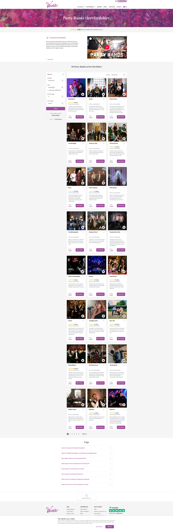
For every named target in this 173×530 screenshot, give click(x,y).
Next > (83, 434)
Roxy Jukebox (72, 365)
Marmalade (71, 99)
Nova (69, 187)
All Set (70, 321)
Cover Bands (70, 511)
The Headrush (113, 365)
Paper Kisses (113, 276)
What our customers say (100, 511)
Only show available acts (55, 90)
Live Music (80, 7)
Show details (99, 526)
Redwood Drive (93, 232)
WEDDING (99, 7)
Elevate (91, 276)
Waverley (91, 409)
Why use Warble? (84, 511)
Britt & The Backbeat (74, 276)
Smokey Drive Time (115, 232)
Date (48, 85)
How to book (97, 513)
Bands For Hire (70, 513)
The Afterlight (72, 143)
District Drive (113, 99)
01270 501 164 (123, 1)
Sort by (108, 74)
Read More (50, 59)
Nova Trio (112, 321)
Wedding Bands (71, 509)
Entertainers (90, 7)
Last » (85, 434)
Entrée (91, 99)
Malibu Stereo (72, 409)
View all (100, 29)
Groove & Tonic (93, 143)
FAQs (95, 509)
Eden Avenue (113, 187)
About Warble (83, 509)
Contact (119, 7)
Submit (56, 108)
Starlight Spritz (93, 321)
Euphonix (112, 409)
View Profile (79, 116)
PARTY (105, 7)
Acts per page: (51, 94)
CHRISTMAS (112, 7)
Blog (81, 513)
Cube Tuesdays (93, 187)
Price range (50, 101)
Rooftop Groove (93, 365)
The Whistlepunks (73, 232)
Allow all (110, 526)
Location (49, 78)
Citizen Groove (114, 143)
